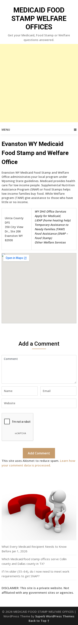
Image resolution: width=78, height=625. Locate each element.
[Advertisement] (39, 83)
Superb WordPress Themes (54, 616)
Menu (6, 129)
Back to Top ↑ (39, 621)
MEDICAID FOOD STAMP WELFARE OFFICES (38, 18)
